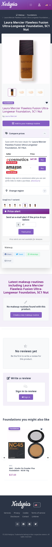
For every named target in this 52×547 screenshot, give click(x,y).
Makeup (21, 15)
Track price (26, 231)
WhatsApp (34, 254)
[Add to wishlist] (46, 103)
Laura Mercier (11, 116)
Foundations (32, 15)
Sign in (27, 397)
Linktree (35, 516)
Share (9, 254)
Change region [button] (16, 190)
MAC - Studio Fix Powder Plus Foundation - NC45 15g (22, 469)
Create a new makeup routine (26, 315)
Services (7, 513)
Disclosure (36, 181)
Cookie (25, 513)
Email (9, 261)
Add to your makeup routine (27, 123)
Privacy (17, 513)
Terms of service (38, 513)
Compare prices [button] (17, 133)
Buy (42, 160)
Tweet (21, 254)
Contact (25, 516)
